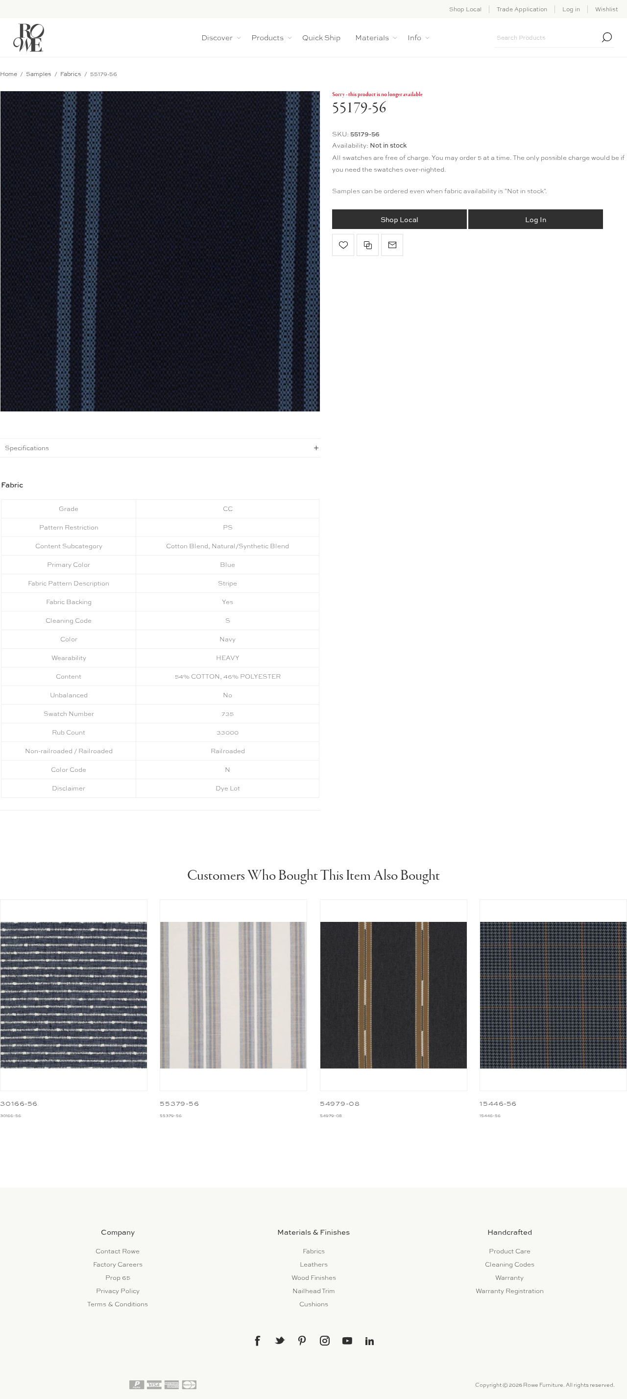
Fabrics (314, 1251)
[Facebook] (257, 1340)
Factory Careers (118, 1264)
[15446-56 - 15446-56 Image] (553, 995)
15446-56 (498, 1103)
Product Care (510, 1251)
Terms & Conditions (117, 1304)
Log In (535, 219)
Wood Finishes (313, 1277)
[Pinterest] (302, 1340)
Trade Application (522, 9)
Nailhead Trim (313, 1291)
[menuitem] (118, 1251)
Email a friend (392, 245)
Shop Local (465, 9)
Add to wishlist (343, 245)
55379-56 (179, 1103)
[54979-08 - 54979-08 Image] (393, 995)
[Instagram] (325, 1340)
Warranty (509, 1277)
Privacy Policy (118, 1291)
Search (607, 37)
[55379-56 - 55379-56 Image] (233, 995)
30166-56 (19, 1103)
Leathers (314, 1264)
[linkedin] (370, 1341)
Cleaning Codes (509, 1264)
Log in (571, 9)
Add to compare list (368, 245)
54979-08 (340, 1103)
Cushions (313, 1304)
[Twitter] (279, 1340)
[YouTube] (347, 1340)
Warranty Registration (510, 1291)
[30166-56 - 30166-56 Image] (73, 995)
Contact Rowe (118, 1251)
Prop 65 (117, 1277)
